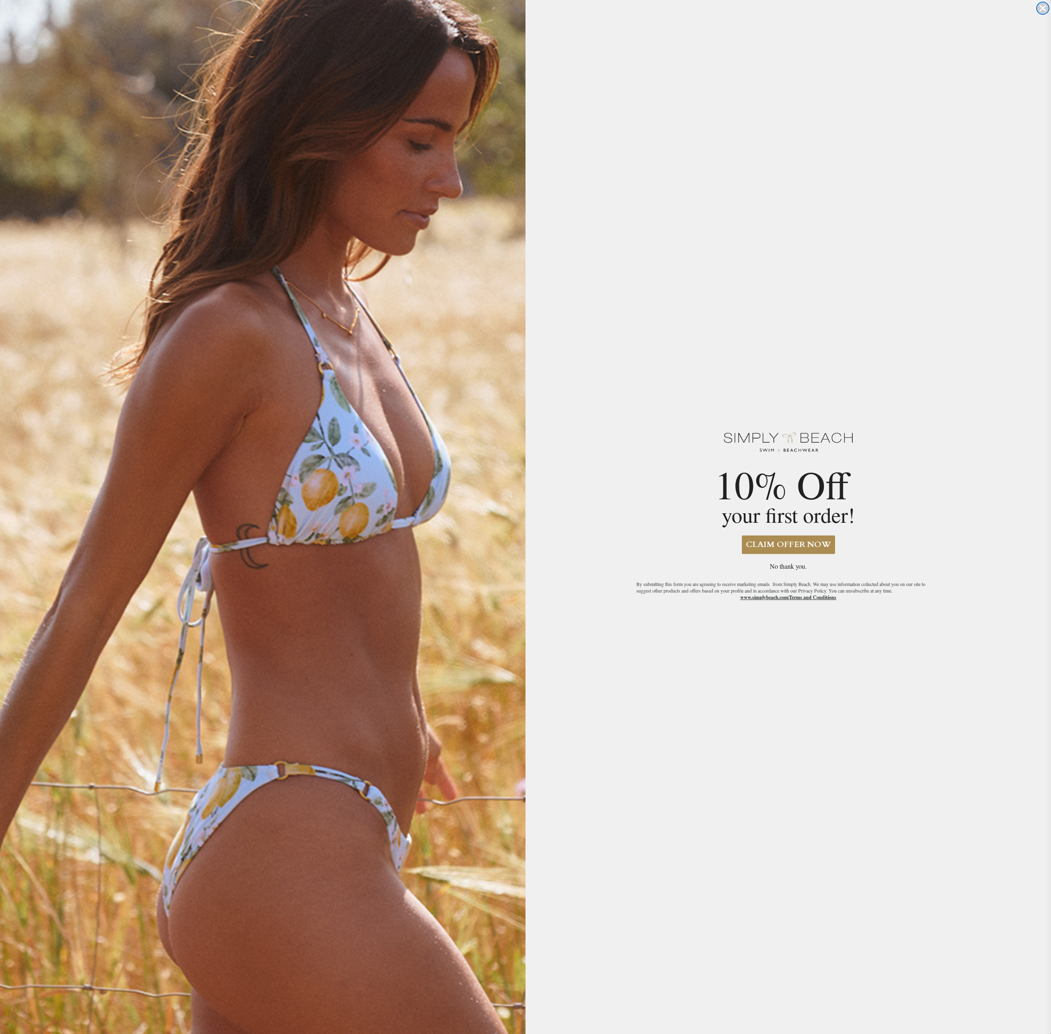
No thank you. (788, 566)
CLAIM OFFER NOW (788, 544)
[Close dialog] (1043, 8)
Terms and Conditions (812, 597)
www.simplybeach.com (764, 597)
